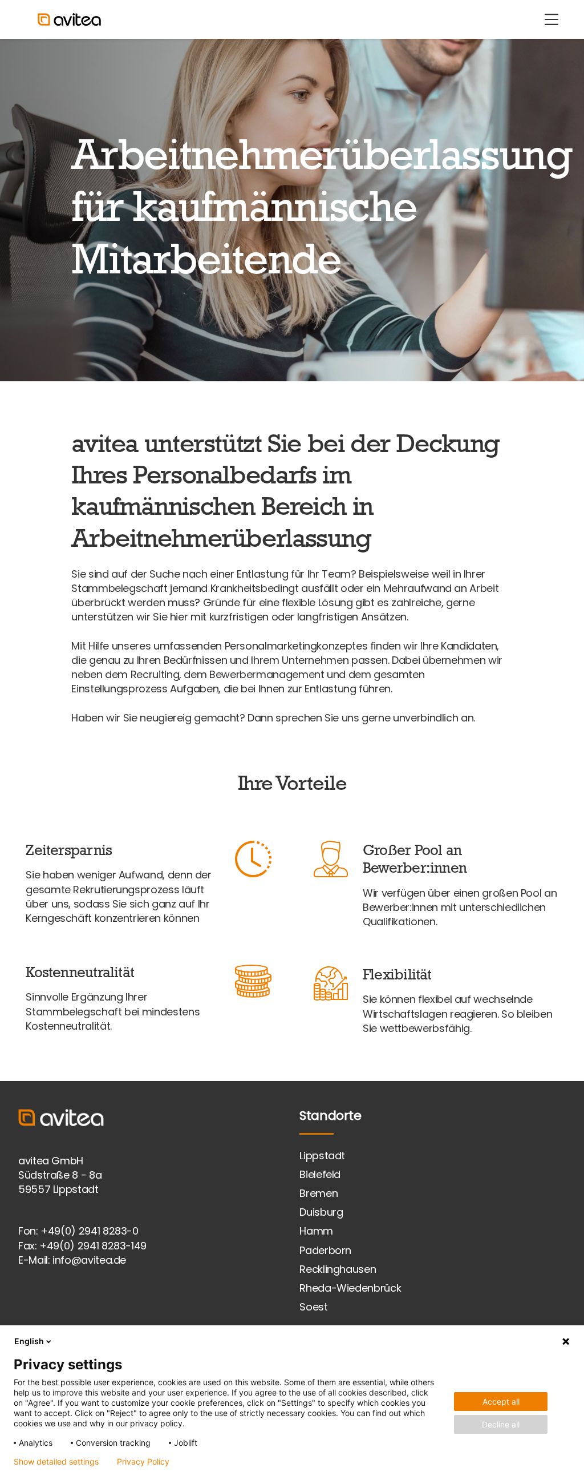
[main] (292, 560)
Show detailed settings (56, 1461)
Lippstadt (322, 1155)
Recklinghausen (337, 1269)
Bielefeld (319, 1174)
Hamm (316, 1231)
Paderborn (325, 1250)
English (29, 1341)
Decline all (501, 1424)
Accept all (501, 1401)
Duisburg (321, 1212)
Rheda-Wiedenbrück (350, 1288)
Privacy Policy (143, 1461)
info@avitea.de (89, 1260)
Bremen (318, 1193)
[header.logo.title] (64, 19)
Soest (313, 1307)
